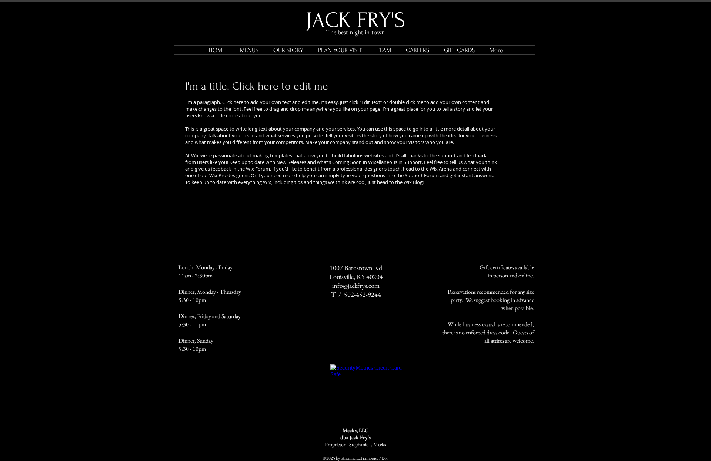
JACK (328, 20)
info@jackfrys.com (356, 285)
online (525, 275)
